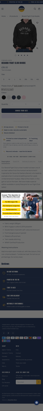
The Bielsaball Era (11, 209)
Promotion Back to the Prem (11, 213)
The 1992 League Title (11, 202)
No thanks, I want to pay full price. (11, 216)
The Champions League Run (11, 205)
